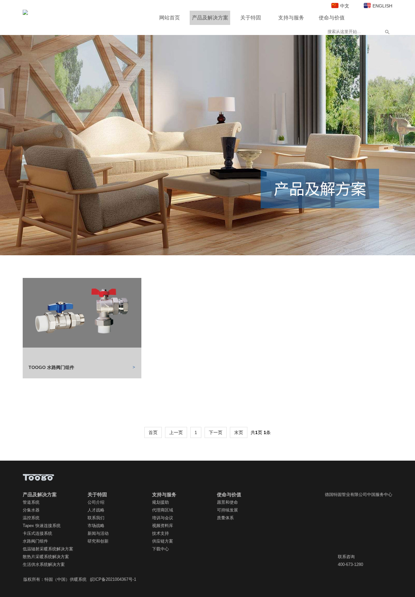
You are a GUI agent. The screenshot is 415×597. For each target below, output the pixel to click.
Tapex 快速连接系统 (42, 525)
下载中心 (160, 548)
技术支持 (160, 533)
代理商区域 (162, 510)
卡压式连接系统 (37, 533)
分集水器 (31, 510)
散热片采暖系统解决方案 (46, 556)
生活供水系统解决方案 (44, 564)
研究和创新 (98, 541)
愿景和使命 (227, 502)
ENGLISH (382, 5)
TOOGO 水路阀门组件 (51, 367)
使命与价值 (332, 17)
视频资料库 (162, 525)
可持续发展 (227, 510)
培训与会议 (162, 517)
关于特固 (250, 17)
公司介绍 (96, 502)
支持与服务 (291, 17)
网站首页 (169, 17)
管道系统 (31, 502)
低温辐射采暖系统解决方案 (48, 548)
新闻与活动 (98, 533)
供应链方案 (162, 541)
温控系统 (31, 517)
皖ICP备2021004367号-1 (113, 579)
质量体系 (225, 517)
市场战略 (96, 525)
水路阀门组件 (35, 541)
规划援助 (160, 502)
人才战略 (96, 510)
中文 (344, 5)
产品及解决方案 (210, 17)
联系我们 (96, 517)
